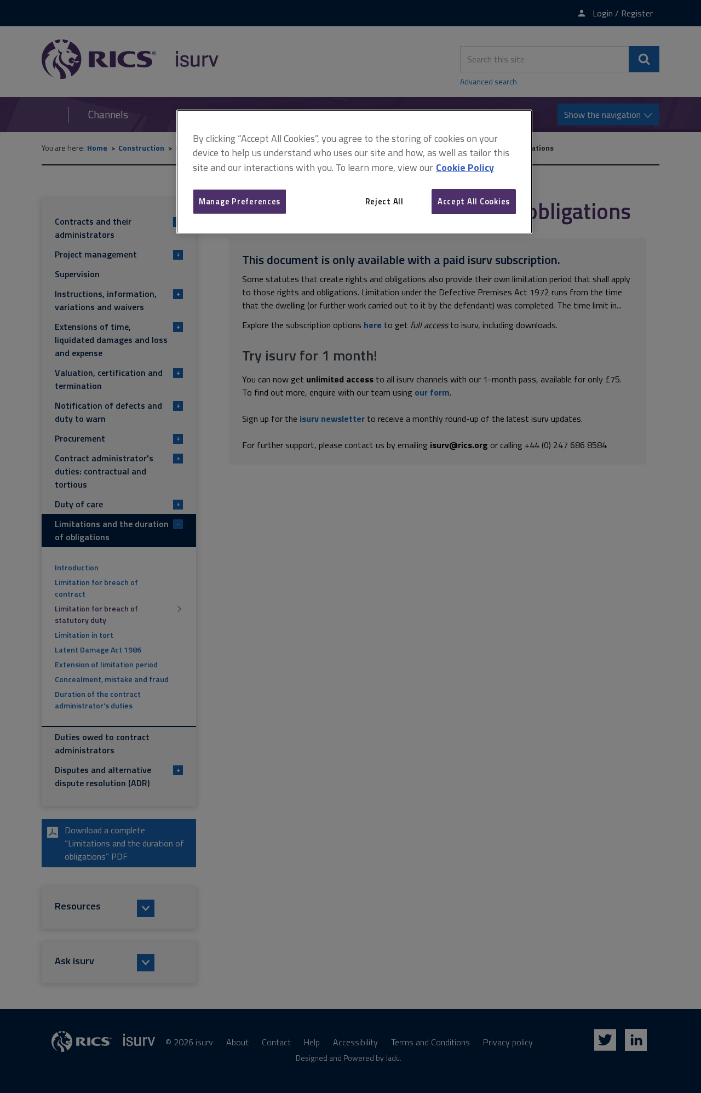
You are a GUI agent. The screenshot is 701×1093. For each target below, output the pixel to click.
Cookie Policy (465, 167)
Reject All (384, 201)
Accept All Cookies (474, 201)
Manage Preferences (239, 201)
